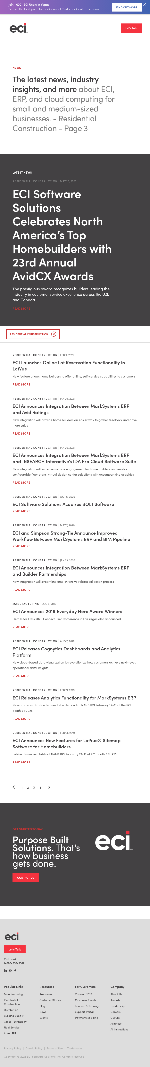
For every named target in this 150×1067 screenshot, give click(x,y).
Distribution (11, 1010)
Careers (116, 1012)
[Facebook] (15, 971)
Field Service (12, 1027)
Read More (21, 308)
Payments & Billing (86, 1017)
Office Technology (15, 1021)
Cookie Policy (34, 1048)
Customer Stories (50, 1000)
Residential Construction (12, 1002)
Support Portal (84, 1012)
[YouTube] (10, 971)
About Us (116, 994)
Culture (115, 1017)
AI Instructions (119, 1029)
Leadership (118, 1006)
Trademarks (74, 1048)
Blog (42, 1006)
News (42, 1012)
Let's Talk (131, 28)
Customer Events (85, 1000)
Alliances (116, 1023)
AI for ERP (10, 1033)
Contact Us (25, 878)
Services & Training (87, 1006)
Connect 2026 (83, 994)
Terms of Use (55, 1048)
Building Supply (13, 1016)
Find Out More (126, 7)
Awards (115, 1000)
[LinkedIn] (5, 971)
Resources (45, 994)
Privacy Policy (12, 1048)
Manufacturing (13, 994)
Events (43, 1017)
